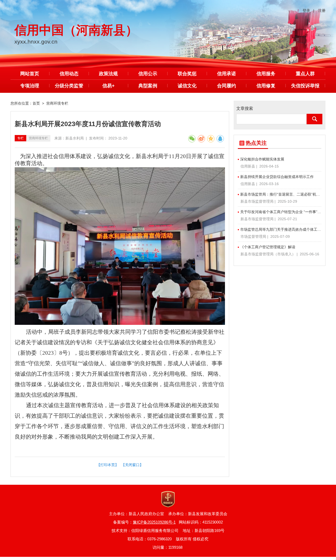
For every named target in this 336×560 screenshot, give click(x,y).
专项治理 (29, 85)
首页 (36, 103)
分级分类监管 (69, 85)
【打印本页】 (108, 465)
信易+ (108, 85)
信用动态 (69, 73)
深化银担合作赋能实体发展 (262, 159)
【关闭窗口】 (132, 465)
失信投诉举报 (305, 85)
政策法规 (108, 73)
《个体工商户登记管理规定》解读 (267, 247)
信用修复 (265, 85)
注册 (322, 10)
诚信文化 (187, 85)
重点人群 (305, 73)
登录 (306, 10)
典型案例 (147, 85)
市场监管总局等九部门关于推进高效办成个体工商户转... (280, 229)
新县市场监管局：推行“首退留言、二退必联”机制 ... (280, 194)
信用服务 (265, 73)
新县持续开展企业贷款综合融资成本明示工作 (277, 177)
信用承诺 (226, 73)
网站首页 (29, 73)
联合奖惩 (187, 73)
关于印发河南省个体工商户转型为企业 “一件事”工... (280, 212)
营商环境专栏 (57, 103)
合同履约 (226, 85)
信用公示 (147, 73)
